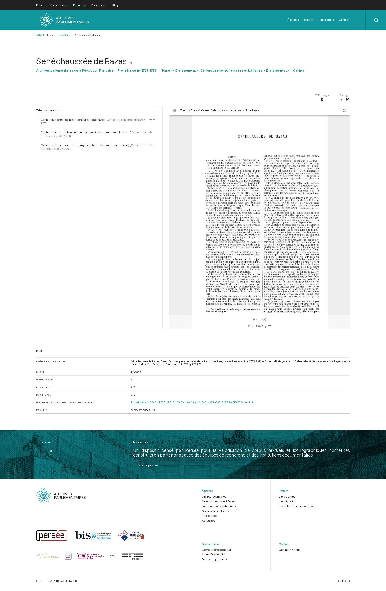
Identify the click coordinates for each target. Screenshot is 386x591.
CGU (39, 581)
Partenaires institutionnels (219, 506)
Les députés (287, 501)
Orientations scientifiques (219, 501)
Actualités (208, 520)
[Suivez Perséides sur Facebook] (40, 451)
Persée (41, 5)
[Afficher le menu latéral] (175, 110)
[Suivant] (264, 319)
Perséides (79, 5)
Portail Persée (59, 5)
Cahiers (299, 70)
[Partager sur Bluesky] (347, 99)
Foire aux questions (214, 559)
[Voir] (130, 61)
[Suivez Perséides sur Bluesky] (51, 451)
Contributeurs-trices (215, 511)
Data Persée (99, 5)
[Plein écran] (344, 110)
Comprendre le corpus (216, 549)
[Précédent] (255, 319)
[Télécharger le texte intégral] (322, 99)
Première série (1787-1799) (137, 70)
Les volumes (65, 35)
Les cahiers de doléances (296, 506)
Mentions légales (63, 581)
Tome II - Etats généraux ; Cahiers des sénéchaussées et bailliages (211, 70)
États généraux (277, 70)
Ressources (209, 515)
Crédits (344, 581)
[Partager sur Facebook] (341, 99)
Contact (344, 19)
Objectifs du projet (214, 496)
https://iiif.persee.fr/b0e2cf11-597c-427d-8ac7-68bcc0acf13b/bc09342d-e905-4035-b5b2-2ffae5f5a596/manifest (192, 402)
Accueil (40, 35)
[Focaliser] (154, 119)
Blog (115, 5)
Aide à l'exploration (214, 554)
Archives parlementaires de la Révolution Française (75, 70)
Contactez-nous (289, 549)
